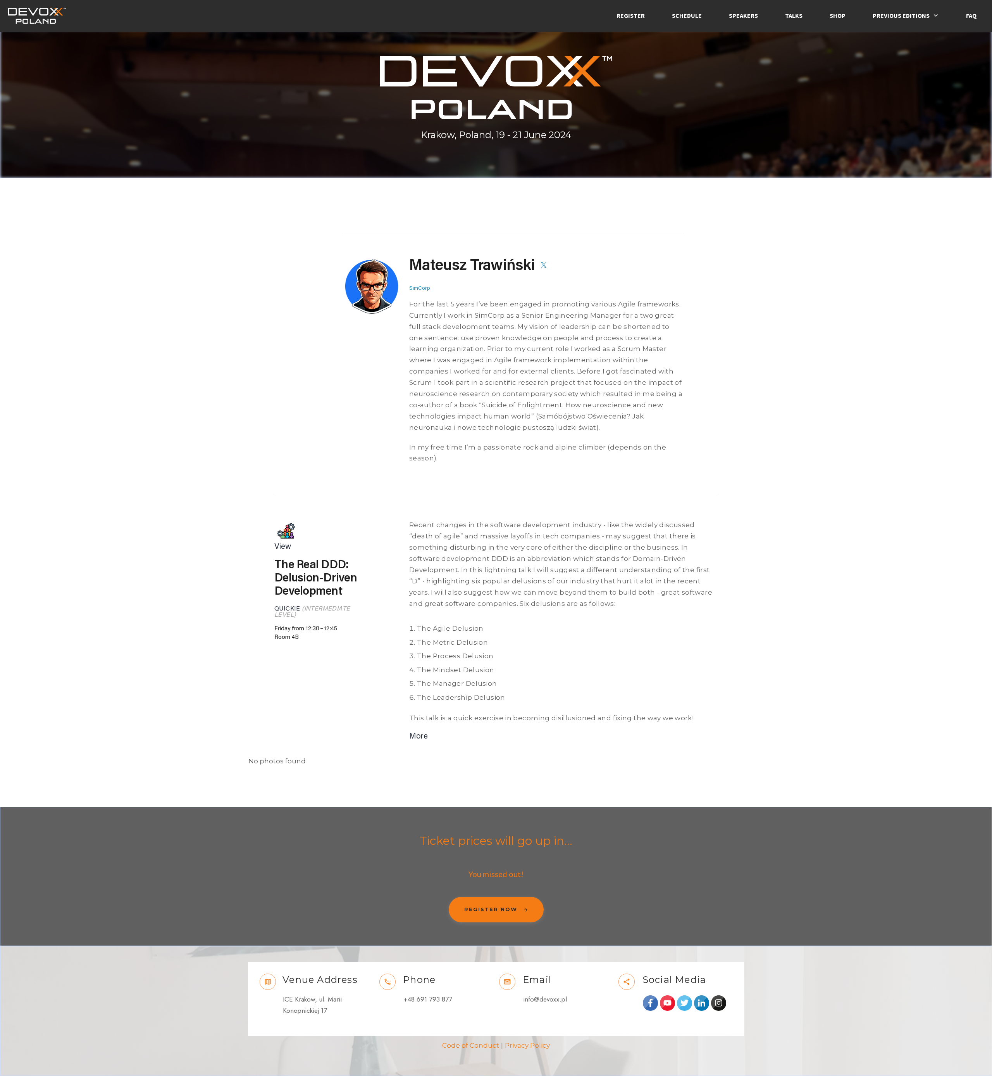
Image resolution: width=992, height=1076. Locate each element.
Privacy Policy (527, 1045)
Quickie (287, 608)
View (282, 546)
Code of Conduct (470, 1045)
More (418, 736)
